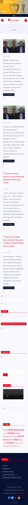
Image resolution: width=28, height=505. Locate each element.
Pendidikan (10, 443)
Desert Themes (19, 493)
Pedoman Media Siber (12, 477)
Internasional (6, 436)
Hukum (18, 433)
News (16, 439)
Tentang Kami (8, 475)
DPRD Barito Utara (16, 430)
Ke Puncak (14, 502)
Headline (11, 433)
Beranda (5, 430)
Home (14, 30)
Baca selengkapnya (8, 94)
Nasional (10, 439)
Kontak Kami (8, 472)
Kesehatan (12, 436)
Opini (4, 442)
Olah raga (21, 439)
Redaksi (15, 445)
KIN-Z (16, 436)
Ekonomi (5, 433)
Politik (11, 445)
